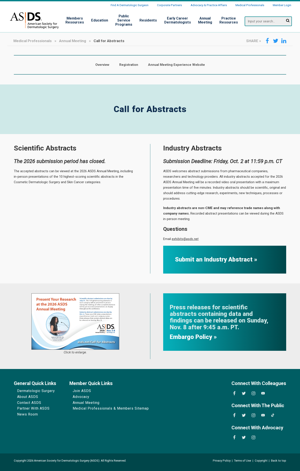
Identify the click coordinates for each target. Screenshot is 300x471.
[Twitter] (243, 393)
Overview (102, 65)
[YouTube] (263, 393)
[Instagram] (253, 393)
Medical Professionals (249, 5)
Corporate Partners (169, 5)
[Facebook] (234, 393)
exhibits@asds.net (185, 239)
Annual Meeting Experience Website (176, 65)
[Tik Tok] (272, 415)
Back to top (278, 460)
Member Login (282, 5)
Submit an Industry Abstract (214, 259)
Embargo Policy (192, 337)
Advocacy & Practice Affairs (209, 5)
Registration (128, 65)
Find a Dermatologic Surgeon (129, 5)
